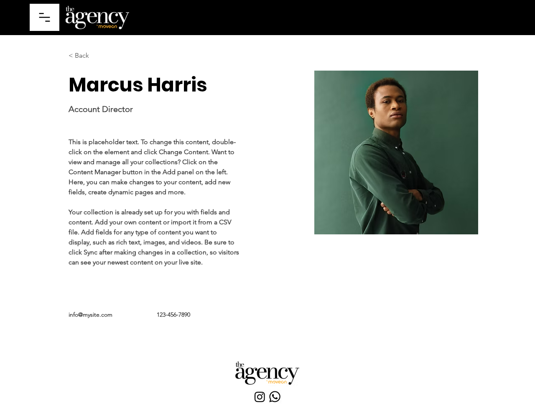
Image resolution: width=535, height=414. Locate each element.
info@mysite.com (90, 314)
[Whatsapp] (275, 397)
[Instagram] (260, 397)
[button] (44, 17)
